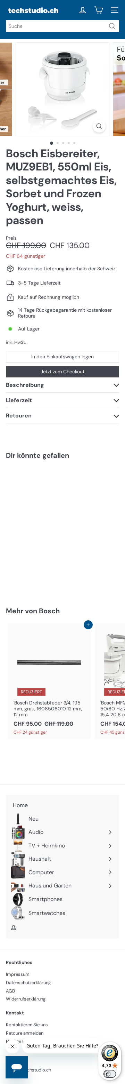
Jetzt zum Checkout (62, 371)
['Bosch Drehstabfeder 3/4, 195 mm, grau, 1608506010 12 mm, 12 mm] (49, 681)
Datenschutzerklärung (28, 983)
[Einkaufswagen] (99, 10)
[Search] (112, 26)
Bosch (49, 610)
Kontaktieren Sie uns (27, 1025)
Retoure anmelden (24, 1033)
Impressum (18, 974)
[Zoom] (99, 126)
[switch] (109, 1074)
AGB (10, 991)
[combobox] (62, 26)
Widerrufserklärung (25, 999)
